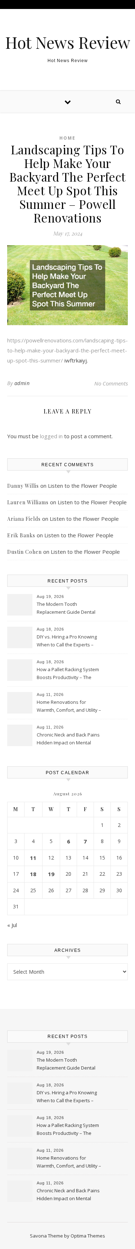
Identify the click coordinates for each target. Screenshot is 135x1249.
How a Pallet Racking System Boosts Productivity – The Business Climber (68, 674)
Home (67, 138)
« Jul (12, 924)
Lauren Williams (28, 502)
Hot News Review (67, 42)
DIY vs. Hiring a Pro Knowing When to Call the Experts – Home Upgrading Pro (67, 641)
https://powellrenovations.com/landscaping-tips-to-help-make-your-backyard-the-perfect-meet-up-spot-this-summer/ (67, 350)
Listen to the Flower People (82, 485)
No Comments (111, 383)
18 (33, 874)
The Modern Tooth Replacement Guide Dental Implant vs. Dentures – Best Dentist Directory (66, 609)
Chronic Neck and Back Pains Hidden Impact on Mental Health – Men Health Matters (68, 739)
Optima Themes (88, 1235)
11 (33, 857)
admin (22, 383)
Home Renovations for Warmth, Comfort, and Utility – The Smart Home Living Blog (69, 707)
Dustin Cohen (24, 551)
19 (51, 874)
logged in (51, 436)
